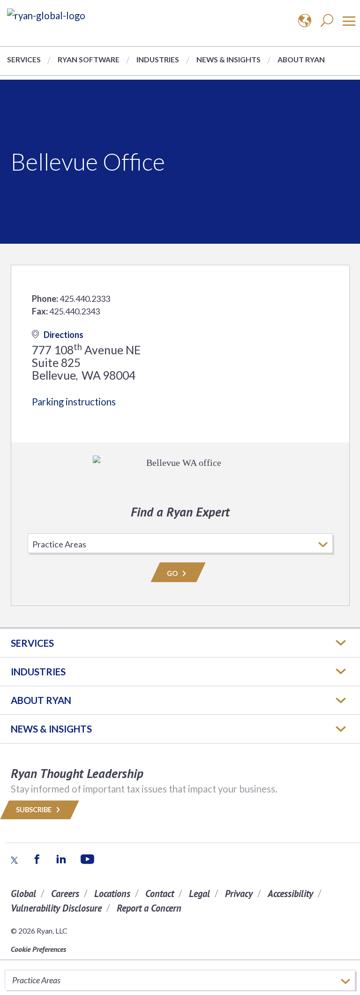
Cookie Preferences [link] (38, 949)
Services (24, 59)
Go (173, 573)
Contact (159, 893)
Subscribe (34, 810)
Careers (65, 893)
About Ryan (301, 59)
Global (23, 893)
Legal (199, 893)
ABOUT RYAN (41, 700)
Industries (157, 59)
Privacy (239, 893)
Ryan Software (89, 59)
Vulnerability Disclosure (56, 908)
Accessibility (290, 893)
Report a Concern (149, 908)
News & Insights (228, 59)
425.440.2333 (85, 298)
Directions (63, 334)
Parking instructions (74, 401)
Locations (112, 893)
